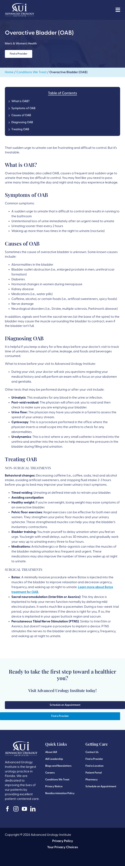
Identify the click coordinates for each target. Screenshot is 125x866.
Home (9, 72)
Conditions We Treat (31, 72)
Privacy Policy (62, 841)
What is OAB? (20, 101)
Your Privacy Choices (62, 847)
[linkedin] (32, 808)
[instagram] (16, 808)
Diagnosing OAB (22, 122)
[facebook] (7, 808)
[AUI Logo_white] (19, 5)
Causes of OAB (21, 115)
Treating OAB (20, 129)
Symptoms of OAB (23, 108)
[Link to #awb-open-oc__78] (118, 9)
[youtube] (24, 808)
